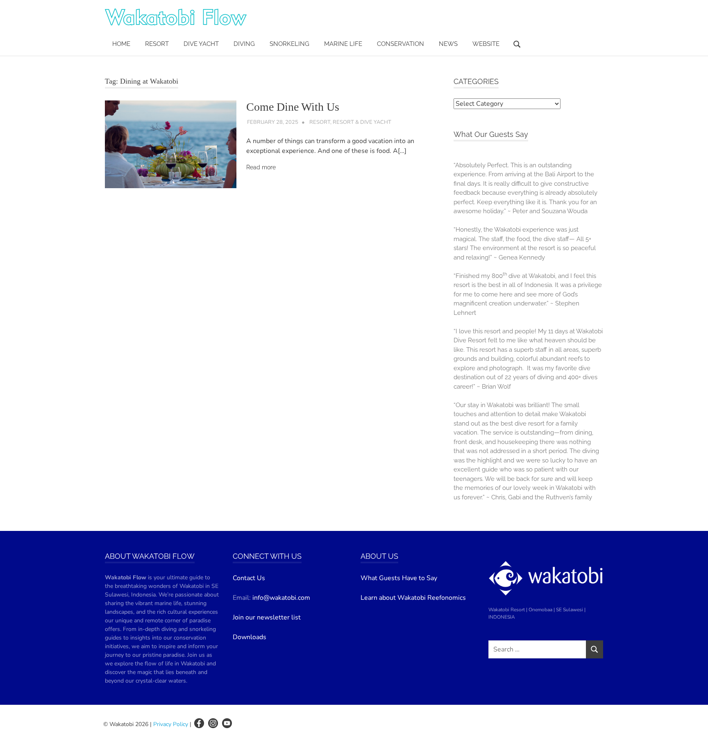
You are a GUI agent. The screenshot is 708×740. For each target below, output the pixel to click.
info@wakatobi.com (281, 597)
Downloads (249, 637)
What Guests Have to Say (399, 578)
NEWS (448, 44)
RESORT (157, 44)
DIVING (244, 44)
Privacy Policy (170, 724)
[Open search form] (517, 43)
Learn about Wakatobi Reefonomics (413, 597)
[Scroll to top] (693, 725)
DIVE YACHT (201, 44)
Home (121, 44)
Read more (261, 167)
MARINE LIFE (343, 44)
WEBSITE (485, 44)
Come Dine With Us (292, 106)
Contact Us (249, 578)
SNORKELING (289, 44)
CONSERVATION (400, 44)
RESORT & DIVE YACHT (362, 122)
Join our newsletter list (267, 617)
